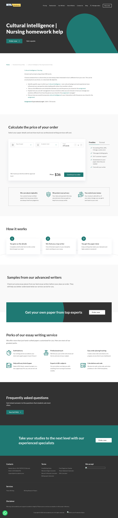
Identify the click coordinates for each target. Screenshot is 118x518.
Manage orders (96, 5)
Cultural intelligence (54, 84)
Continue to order (74, 175)
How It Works (71, 5)
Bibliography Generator (47, 476)
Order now (13, 41)
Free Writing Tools (46, 468)
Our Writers (61, 5)
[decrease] (75, 144)
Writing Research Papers (30, 490)
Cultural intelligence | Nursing (33, 70)
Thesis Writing (10, 490)
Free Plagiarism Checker (65, 468)
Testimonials (52, 5)
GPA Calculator (63, 473)
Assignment (28, 101)
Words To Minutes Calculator (49, 473)
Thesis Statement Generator (66, 470)
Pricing (45, 5)
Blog (86, 5)
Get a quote (31, 41)
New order (107, 5)
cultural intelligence (55, 95)
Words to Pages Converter (48, 470)
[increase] (81, 144)
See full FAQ (14, 412)
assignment (82, 88)
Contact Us (80, 5)
